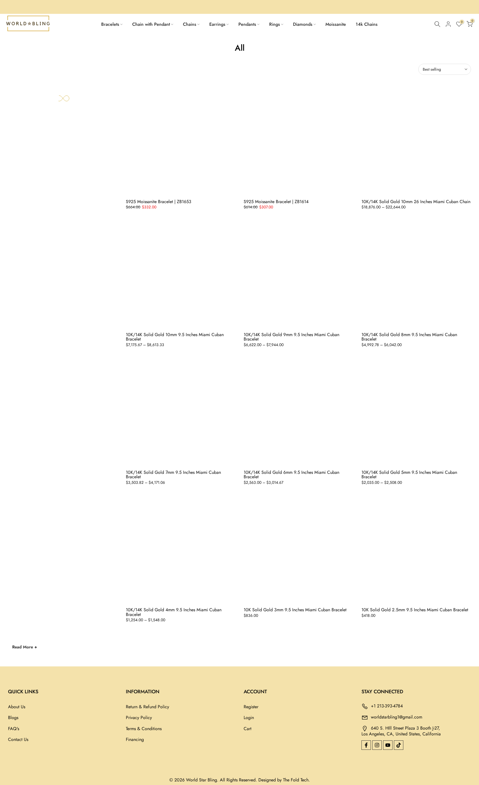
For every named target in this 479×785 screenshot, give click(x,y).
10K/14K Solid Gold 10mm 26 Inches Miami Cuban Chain (415, 201)
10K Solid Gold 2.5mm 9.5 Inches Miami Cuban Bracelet (414, 610)
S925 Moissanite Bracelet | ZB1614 (276, 201)
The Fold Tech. (296, 780)
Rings (274, 24)
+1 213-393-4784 (387, 706)
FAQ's (13, 728)
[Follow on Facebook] (366, 745)
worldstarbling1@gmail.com (396, 717)
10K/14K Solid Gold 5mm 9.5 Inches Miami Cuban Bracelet (409, 474)
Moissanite (335, 24)
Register (251, 707)
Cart (247, 728)
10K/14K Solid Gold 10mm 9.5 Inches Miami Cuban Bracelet (175, 336)
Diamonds (302, 24)
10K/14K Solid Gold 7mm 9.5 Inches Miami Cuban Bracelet (173, 474)
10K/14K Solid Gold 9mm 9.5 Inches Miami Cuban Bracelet (291, 336)
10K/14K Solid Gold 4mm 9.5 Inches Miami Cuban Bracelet (173, 612)
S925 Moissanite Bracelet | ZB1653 (158, 201)
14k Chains (367, 24)
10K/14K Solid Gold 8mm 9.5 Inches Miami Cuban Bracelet (409, 336)
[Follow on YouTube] (388, 745)
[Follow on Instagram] (377, 745)
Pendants (247, 24)
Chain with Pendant (151, 24)
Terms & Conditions (144, 728)
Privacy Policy (139, 717)
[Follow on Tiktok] (398, 745)
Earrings (217, 24)
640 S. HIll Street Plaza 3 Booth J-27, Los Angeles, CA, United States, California (401, 731)
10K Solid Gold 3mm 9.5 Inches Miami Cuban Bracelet (295, 610)
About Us (16, 707)
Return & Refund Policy (147, 707)
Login (249, 717)
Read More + (24, 647)
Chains (189, 24)
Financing (135, 739)
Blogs (13, 717)
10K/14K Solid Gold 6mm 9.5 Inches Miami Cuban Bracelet (291, 474)
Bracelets (110, 24)
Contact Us (18, 739)
